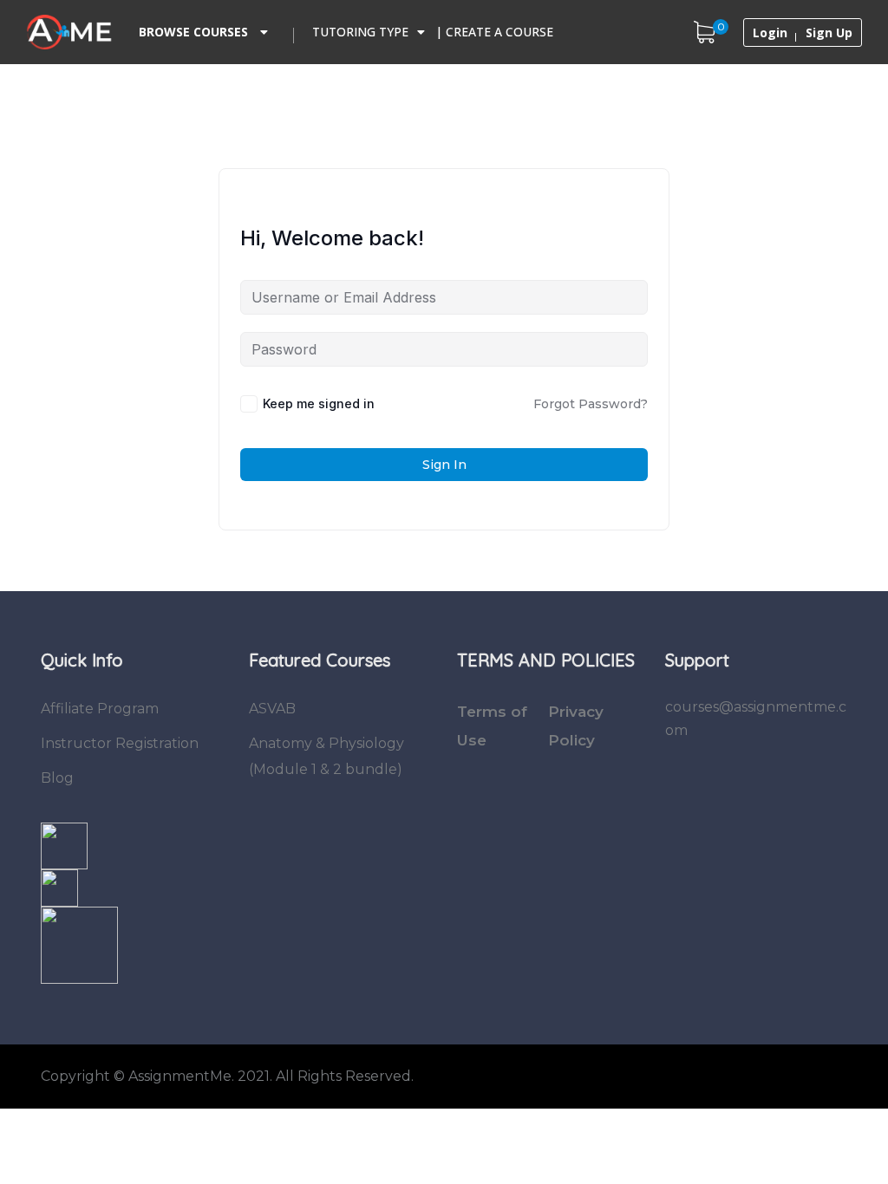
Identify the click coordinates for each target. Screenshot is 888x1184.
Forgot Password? (590, 404)
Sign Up (829, 33)
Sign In (444, 464)
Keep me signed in (319, 403)
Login (770, 33)
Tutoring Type (360, 31)
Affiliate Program (100, 708)
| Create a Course (494, 31)
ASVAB (272, 708)
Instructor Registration (120, 743)
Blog (57, 778)
